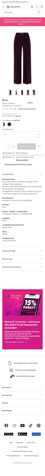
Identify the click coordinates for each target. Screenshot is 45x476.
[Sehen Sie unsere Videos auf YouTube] (22, 425)
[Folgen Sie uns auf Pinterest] (38, 425)
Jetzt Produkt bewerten (27, 109)
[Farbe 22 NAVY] (4, 124)
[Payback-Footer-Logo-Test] (36, 434)
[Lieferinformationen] (13, 153)
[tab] (22, 58)
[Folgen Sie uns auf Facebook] (6, 425)
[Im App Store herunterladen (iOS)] (22, 434)
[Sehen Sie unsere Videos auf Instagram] (14, 425)
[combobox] (22, 134)
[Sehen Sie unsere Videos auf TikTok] (30, 425)
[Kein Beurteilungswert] (8, 108)
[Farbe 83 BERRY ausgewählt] (9, 124)
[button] (16, 2)
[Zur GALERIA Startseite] (13, 7)
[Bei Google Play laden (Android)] (8, 434)
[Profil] (32, 6)
